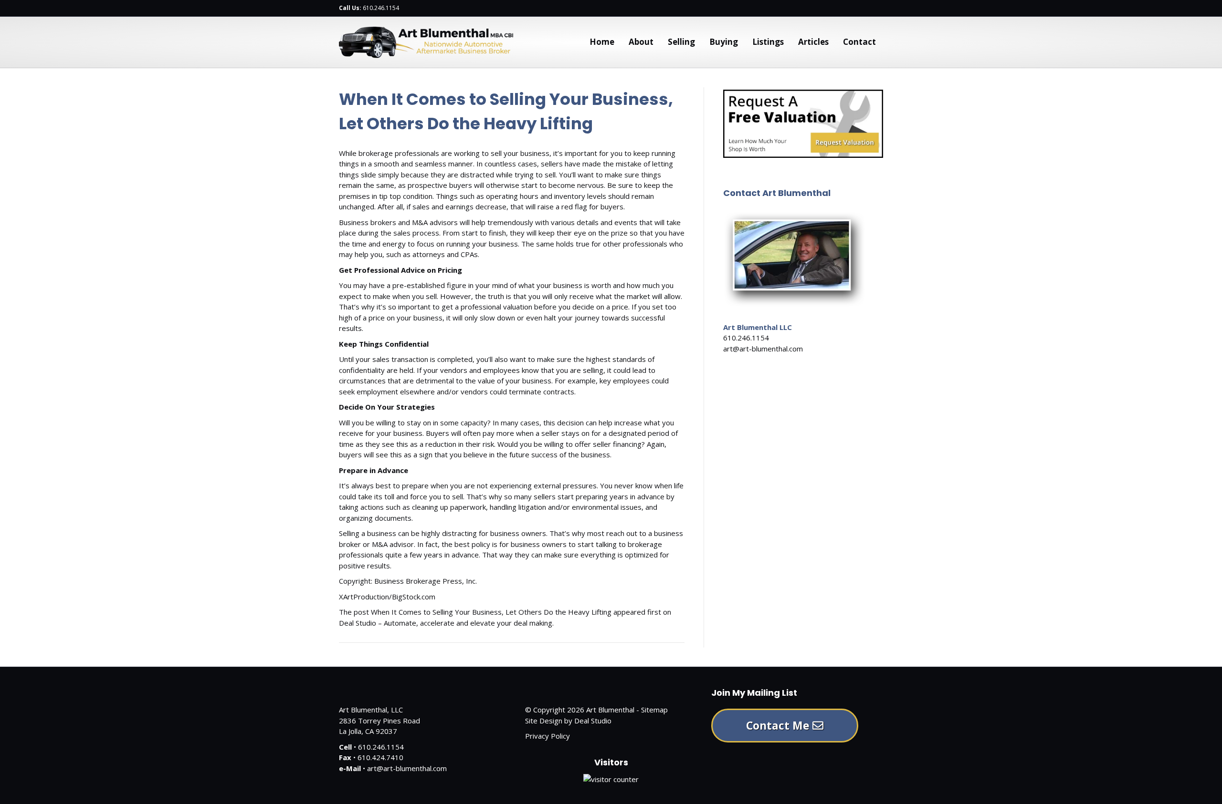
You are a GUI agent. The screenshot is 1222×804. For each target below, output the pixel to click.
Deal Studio (592, 720)
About (641, 41)
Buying (723, 41)
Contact (859, 41)
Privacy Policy (547, 736)
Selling (681, 41)
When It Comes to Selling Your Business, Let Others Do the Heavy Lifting (491, 612)
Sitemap (654, 709)
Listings (768, 41)
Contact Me (779, 725)
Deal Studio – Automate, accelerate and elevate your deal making (445, 623)
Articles (813, 41)
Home (602, 41)
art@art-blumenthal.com (763, 348)
